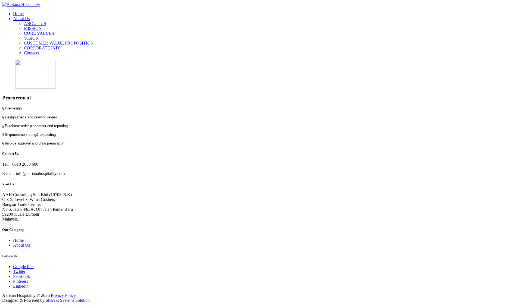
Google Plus (23, 266)
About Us (21, 18)
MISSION (33, 28)
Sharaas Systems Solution (68, 300)
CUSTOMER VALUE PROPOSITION (59, 43)
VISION (31, 38)
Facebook (21, 276)
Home (18, 13)
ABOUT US (35, 23)
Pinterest (20, 281)
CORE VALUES (39, 33)
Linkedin (21, 286)
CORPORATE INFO (42, 48)
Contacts (31, 53)
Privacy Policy (63, 295)
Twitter (19, 271)
